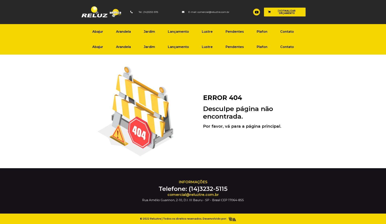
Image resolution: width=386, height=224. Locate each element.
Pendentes (235, 32)
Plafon (262, 32)
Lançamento (178, 32)
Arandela (123, 32)
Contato (287, 32)
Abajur (97, 32)
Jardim (149, 32)
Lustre (207, 32)
